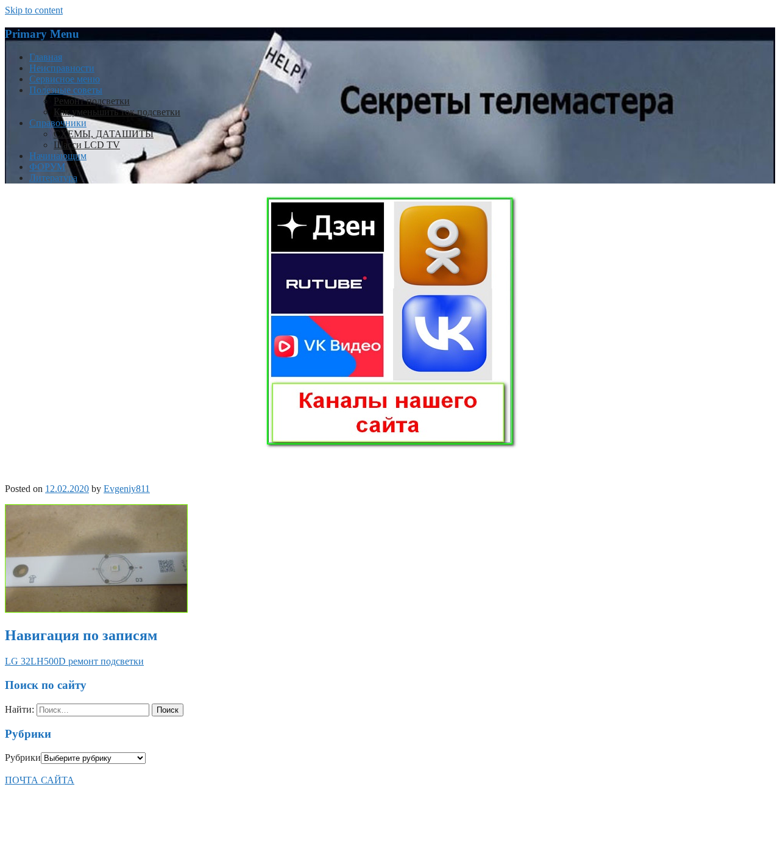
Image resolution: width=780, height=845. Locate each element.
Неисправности (61, 68)
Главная (45, 57)
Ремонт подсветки (92, 101)
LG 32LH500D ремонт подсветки (74, 661)
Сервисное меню (64, 79)
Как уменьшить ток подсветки (117, 112)
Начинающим (58, 156)
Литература (53, 178)
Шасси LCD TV (87, 145)
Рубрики (23, 757)
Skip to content (34, 10)
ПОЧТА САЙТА (39, 780)
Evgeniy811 (127, 488)
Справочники (58, 123)
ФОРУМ (47, 167)
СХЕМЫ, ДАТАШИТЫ (104, 134)
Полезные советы (65, 90)
